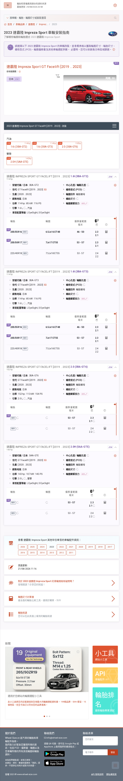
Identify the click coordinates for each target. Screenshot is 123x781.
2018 (100, 547)
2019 (90, 547)
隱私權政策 (111, 774)
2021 (71, 547)
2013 (51, 553)
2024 (42, 547)
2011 (71, 553)
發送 (113, 752)
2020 (81, 547)
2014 (42, 553)
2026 (22, 547)
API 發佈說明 (97, 774)
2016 (22, 553)
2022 (61, 547)
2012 (61, 553)
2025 (32, 547)
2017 (110, 547)
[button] (61, 17)
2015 (32, 553)
